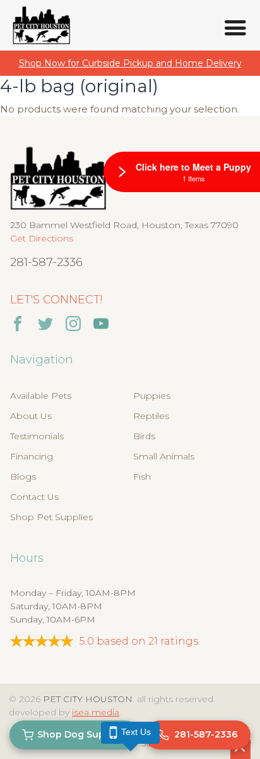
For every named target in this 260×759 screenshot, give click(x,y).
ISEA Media (95, 712)
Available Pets (40, 395)
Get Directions (41, 238)
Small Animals (163, 456)
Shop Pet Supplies (51, 517)
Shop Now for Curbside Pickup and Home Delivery (130, 63)
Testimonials (37, 436)
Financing (31, 456)
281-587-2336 (46, 262)
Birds (144, 436)
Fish (142, 476)
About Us (31, 416)
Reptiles (151, 416)
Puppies (151, 395)
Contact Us (34, 496)
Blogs (23, 476)
